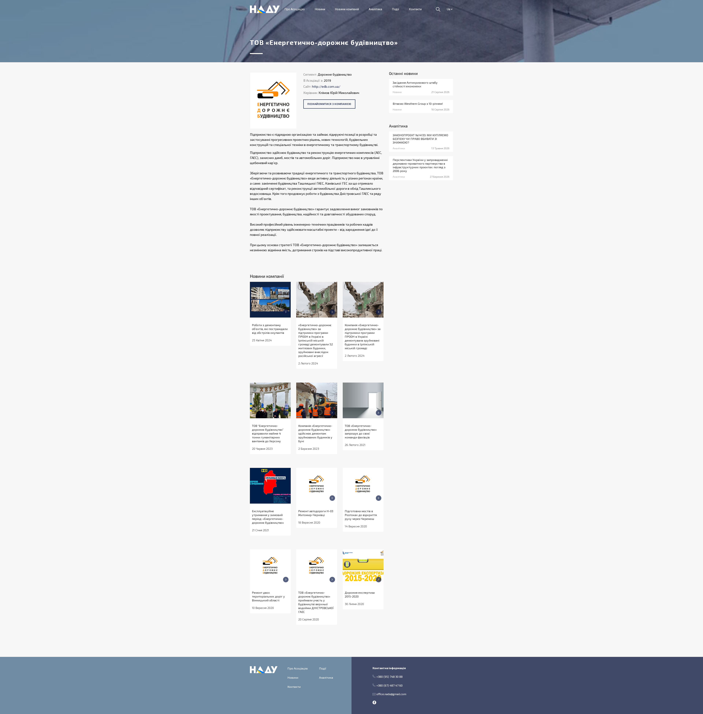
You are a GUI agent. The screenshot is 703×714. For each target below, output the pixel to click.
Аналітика (375, 9)
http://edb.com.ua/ (326, 86)
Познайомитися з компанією (329, 103)
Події (395, 9)
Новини (320, 9)
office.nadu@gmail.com (391, 694)
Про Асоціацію (294, 9)
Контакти (415, 9)
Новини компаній (347, 9)
